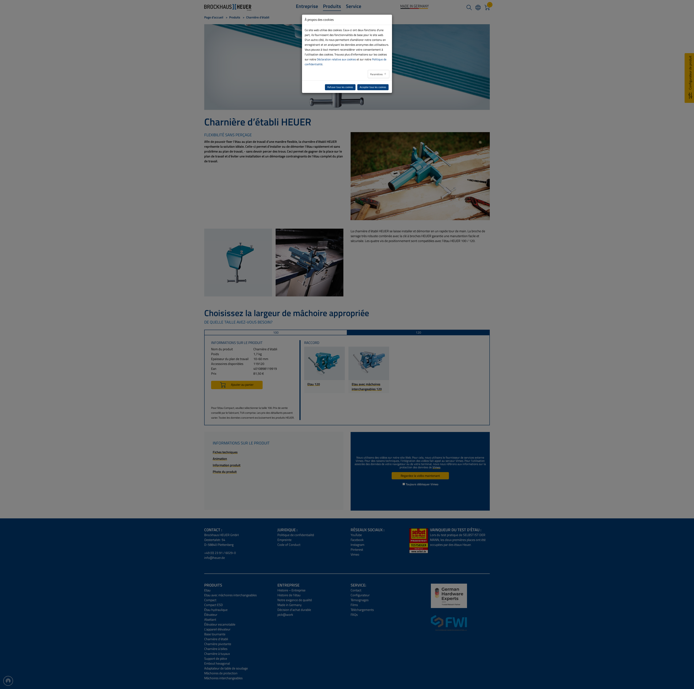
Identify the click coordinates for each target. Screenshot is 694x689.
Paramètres (376, 74)
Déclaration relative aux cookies (336, 59)
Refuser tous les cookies (340, 87)
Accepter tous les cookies (373, 87)
